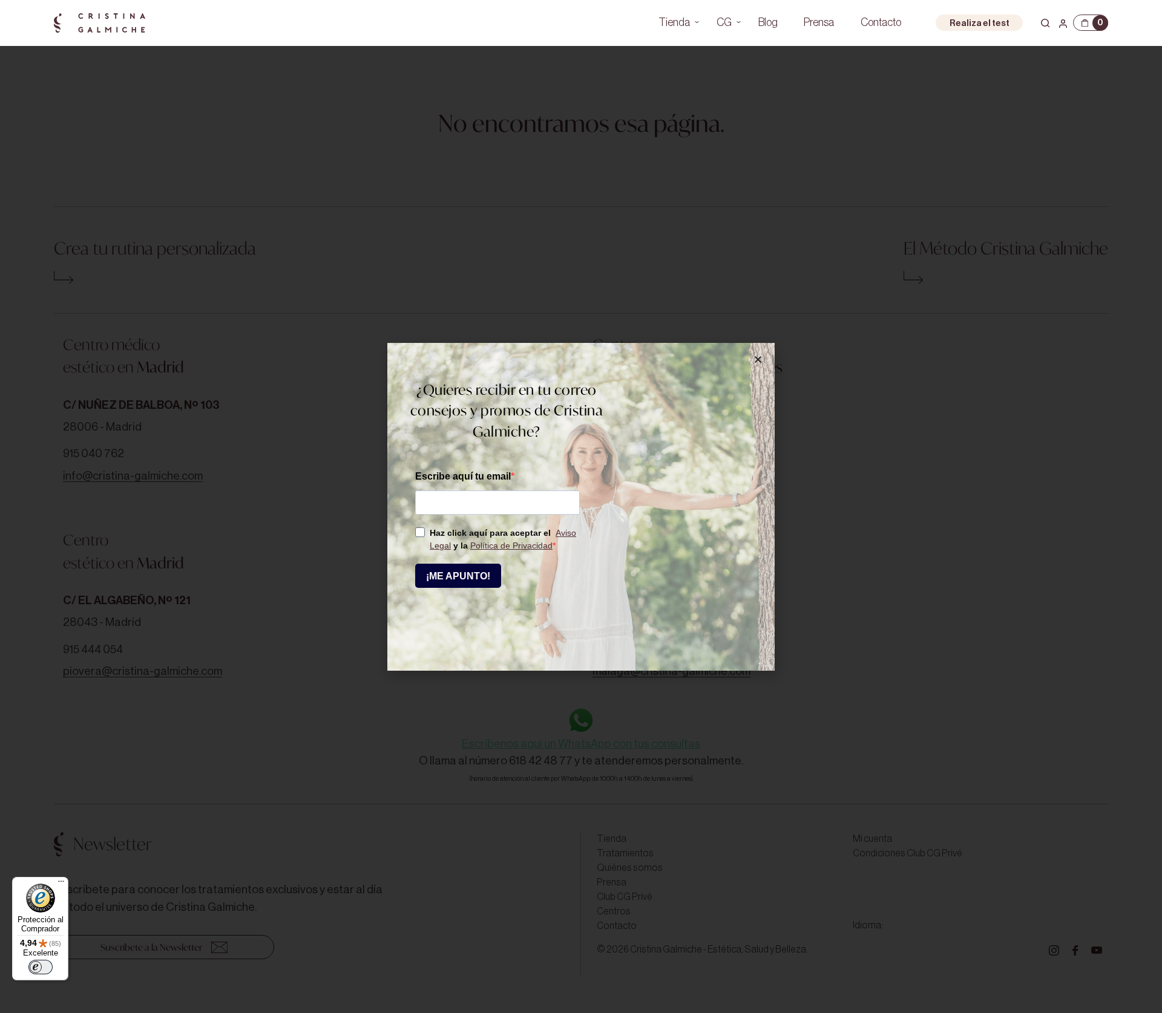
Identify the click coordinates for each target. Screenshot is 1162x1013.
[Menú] (61, 884)
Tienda (674, 22)
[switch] (40, 967)
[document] (581, 506)
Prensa (819, 22)
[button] (758, 359)
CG (724, 22)
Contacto (881, 22)
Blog (768, 22)
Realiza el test (979, 23)
